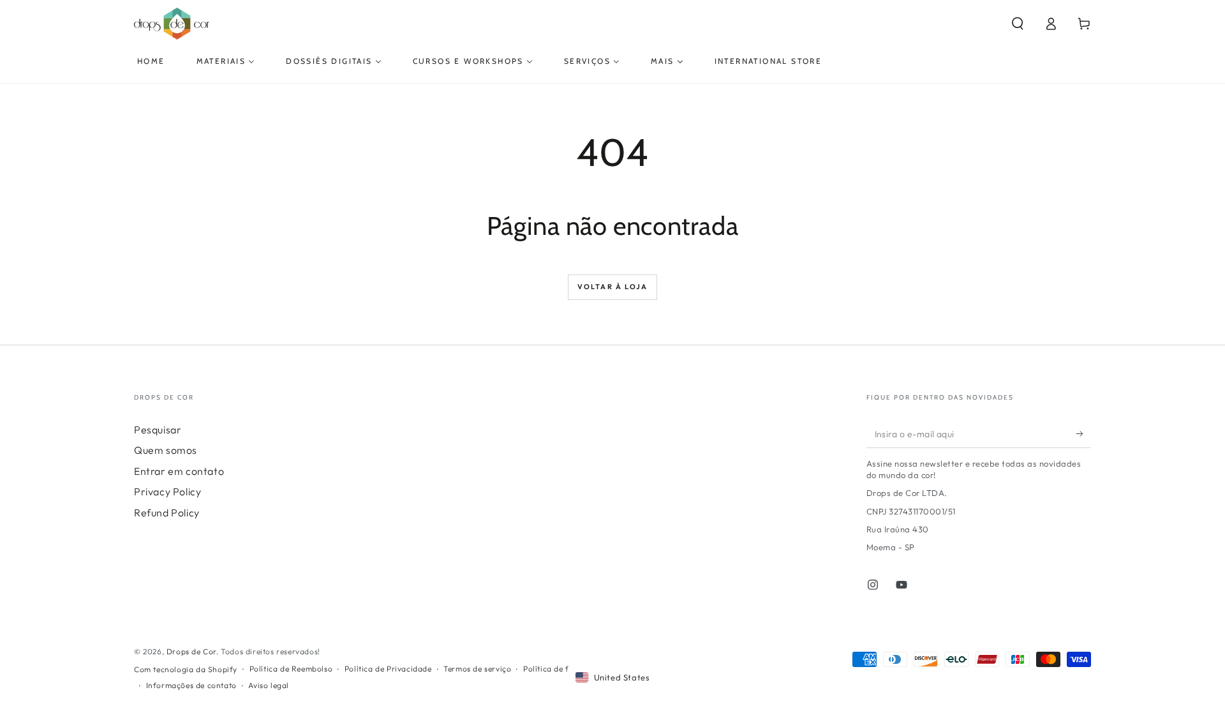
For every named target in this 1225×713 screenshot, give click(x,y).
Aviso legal (268, 685)
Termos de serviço (477, 668)
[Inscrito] (1083, 433)
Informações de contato (191, 685)
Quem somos (165, 450)
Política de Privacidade (388, 668)
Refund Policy (167, 512)
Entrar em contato (179, 471)
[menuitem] (151, 61)
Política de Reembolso (291, 668)
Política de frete (553, 668)
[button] (1017, 24)
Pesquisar (157, 429)
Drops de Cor (191, 651)
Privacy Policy (167, 491)
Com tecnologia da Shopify (185, 669)
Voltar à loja (612, 286)
